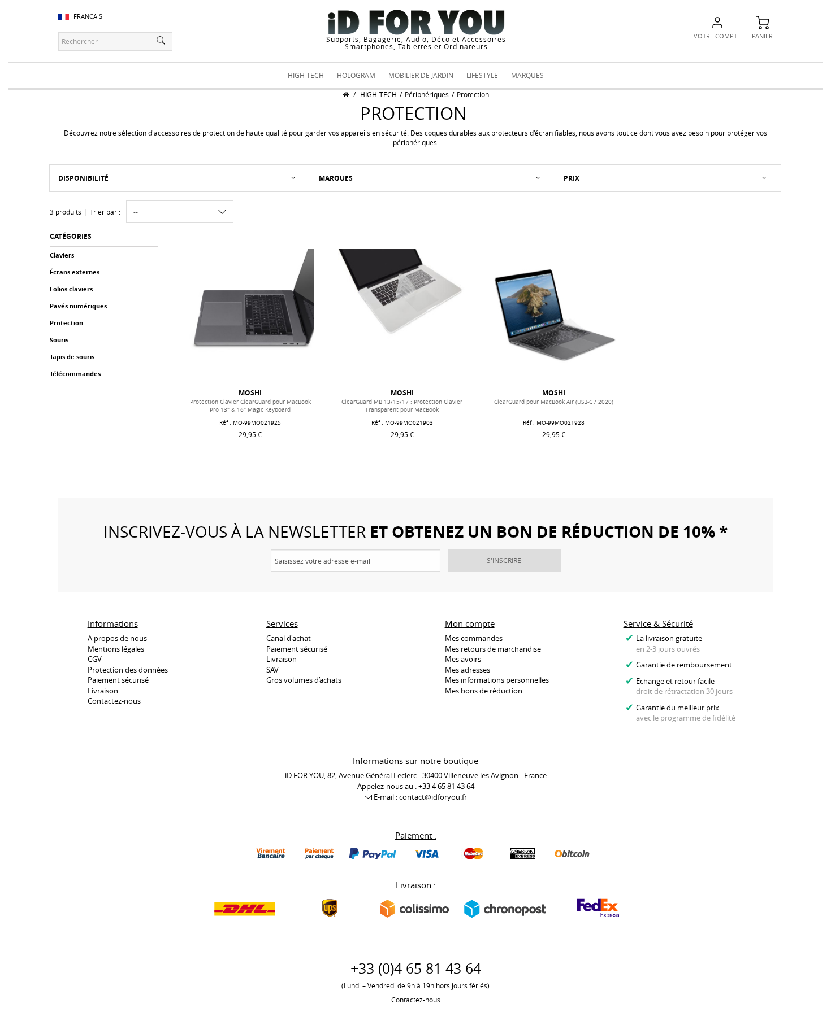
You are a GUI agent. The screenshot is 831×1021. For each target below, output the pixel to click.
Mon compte (470, 623)
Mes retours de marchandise (493, 649)
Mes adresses (467, 670)
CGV (95, 659)
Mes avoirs (463, 659)
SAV (272, 670)
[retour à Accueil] (346, 94)
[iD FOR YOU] (416, 22)
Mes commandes (474, 638)
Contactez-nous (114, 701)
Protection (66, 322)
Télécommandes (75, 373)
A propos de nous (117, 638)
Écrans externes (74, 272)
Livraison (103, 691)
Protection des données (128, 670)
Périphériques (427, 94)
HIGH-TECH (378, 94)
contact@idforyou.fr (433, 797)
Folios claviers (71, 289)
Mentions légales (116, 649)
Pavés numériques (78, 306)
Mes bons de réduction (483, 691)
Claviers (62, 255)
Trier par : (105, 211)
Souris (59, 339)
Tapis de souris (72, 356)
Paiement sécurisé (118, 680)
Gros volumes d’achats (303, 680)
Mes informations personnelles (497, 680)
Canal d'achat (288, 638)
